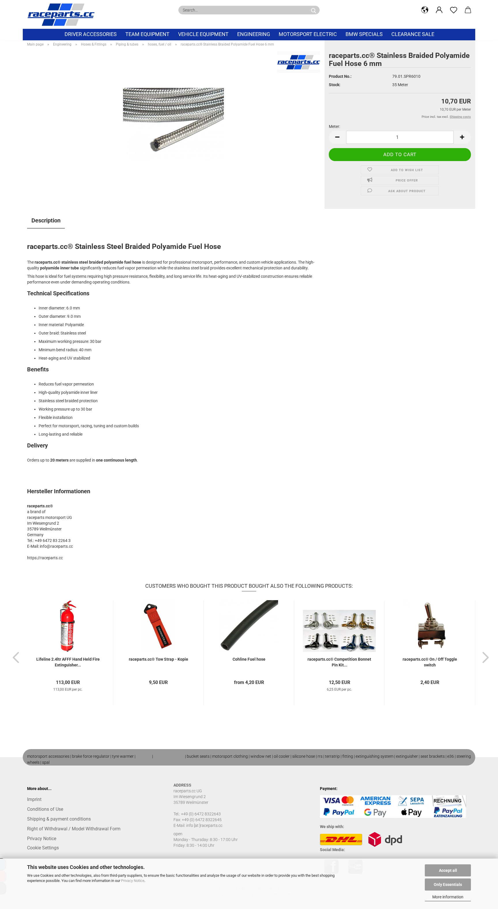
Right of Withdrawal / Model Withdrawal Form (73, 828)
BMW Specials (364, 34)
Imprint (34, 799)
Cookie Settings (43, 848)
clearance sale (412, 34)
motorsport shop (169, 756)
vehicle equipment (203, 34)
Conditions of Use (45, 809)
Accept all (448, 870)
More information (447, 897)
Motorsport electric (308, 34)
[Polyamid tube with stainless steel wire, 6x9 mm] (173, 123)
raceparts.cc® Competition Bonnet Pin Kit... (339, 662)
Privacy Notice (132, 880)
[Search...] (313, 10)
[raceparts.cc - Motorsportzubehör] (63, 14)
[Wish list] (453, 10)
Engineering (253, 34)
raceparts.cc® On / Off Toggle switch (430, 662)
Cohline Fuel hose (249, 659)
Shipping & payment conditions (59, 819)
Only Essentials (448, 884)
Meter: (334, 126)
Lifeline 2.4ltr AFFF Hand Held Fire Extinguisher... (68, 662)
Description (46, 220)
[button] (425, 10)
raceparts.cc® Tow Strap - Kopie (158, 659)
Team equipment (147, 34)
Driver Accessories (91, 34)
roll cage (143, 756)
